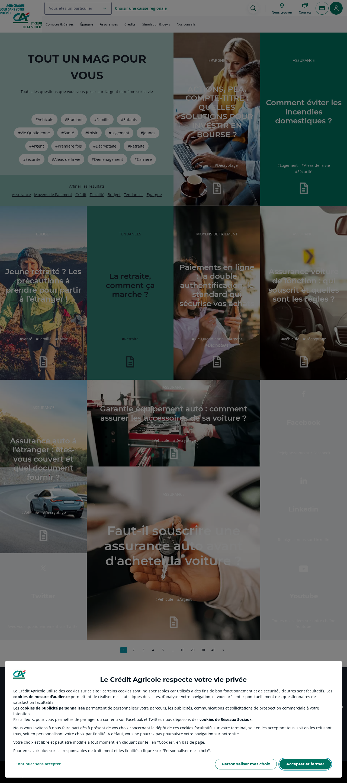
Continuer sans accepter (38, 763)
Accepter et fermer (305, 764)
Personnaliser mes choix (246, 764)
